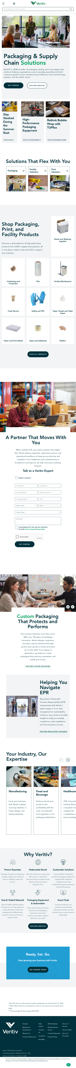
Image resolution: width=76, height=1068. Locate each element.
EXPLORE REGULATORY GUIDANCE (53, 731)
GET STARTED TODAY (38, 970)
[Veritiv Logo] (38, 3)
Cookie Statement (54, 1033)
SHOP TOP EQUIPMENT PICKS (32, 140)
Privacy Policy (41, 529)
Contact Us (41, 1031)
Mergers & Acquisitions (27, 1028)
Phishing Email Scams (53, 1028)
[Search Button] (72, 9)
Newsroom (26, 1033)
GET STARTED (13, 85)
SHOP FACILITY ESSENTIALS (9, 140)
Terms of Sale (67, 1030)
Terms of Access (30, 529)
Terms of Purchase (65, 1034)
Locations (42, 1036)
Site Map (42, 1039)
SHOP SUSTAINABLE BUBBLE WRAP (58, 140)
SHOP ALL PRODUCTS (38, 354)
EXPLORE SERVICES (37, 85)
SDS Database (52, 1024)
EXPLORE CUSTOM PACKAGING (38, 666)
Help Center (41, 1025)
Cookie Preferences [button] (29, 1037)
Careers (25, 1024)
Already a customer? (25, 478)
